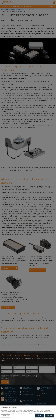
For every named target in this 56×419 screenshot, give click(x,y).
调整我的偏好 (6, 416)
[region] (28, 412)
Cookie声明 (38, 413)
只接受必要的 (49, 416)
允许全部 (39, 416)
